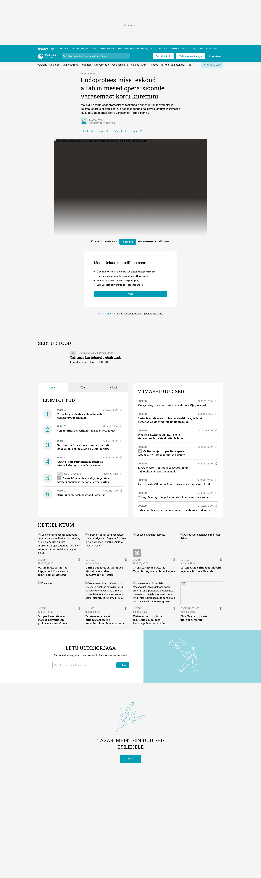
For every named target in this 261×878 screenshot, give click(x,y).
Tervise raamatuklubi (173, 64)
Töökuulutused (86, 353)
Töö (189, 64)
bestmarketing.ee (80, 48)
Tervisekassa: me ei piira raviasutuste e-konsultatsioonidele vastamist (104, 620)
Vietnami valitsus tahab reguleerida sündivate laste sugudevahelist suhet (149, 620)
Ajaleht (135, 64)
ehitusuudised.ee (106, 48)
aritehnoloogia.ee (144, 48)
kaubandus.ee (161, 48)
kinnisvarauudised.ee (180, 48)
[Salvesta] (121, 410)
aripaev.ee (64, 48)
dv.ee (93, 48)
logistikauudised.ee (202, 48)
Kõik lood (54, 64)
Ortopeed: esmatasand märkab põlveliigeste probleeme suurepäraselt (53, 620)
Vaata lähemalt (106, 313)
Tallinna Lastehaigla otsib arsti (95, 357)
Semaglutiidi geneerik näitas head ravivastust (86, 430)
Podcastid (86, 64)
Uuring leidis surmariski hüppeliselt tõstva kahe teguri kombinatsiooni (53, 571)
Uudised (61, 410)
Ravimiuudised (70, 64)
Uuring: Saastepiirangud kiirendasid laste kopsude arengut (174, 497)
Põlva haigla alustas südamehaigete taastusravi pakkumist (175, 510)
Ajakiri (144, 64)
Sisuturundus (72, 474)
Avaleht (42, 64)
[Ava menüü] (52, 49)
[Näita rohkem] (215, 49)
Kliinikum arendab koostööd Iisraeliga (81, 494)
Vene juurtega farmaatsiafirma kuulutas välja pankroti (172, 405)
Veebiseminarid (119, 64)
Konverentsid (101, 64)
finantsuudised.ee (126, 48)
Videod (154, 64)
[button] (83, 665)
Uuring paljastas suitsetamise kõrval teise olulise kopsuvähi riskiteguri (104, 571)
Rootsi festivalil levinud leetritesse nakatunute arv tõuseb (174, 484)
